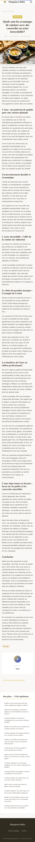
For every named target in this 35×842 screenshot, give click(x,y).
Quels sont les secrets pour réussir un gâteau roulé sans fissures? (15, 785)
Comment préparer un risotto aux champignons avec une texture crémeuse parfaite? (16, 720)
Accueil (4, 11)
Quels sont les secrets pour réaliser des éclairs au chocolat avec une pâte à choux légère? (17, 756)
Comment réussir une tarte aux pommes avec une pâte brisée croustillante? (16, 807)
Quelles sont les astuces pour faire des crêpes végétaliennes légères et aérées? (16, 704)
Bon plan (11, 11)
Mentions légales (13, 831)
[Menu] (31, 1)
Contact (24, 831)
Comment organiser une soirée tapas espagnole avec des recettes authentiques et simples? (17, 765)
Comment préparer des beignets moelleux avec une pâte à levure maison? (17, 734)
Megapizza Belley (16, 2)
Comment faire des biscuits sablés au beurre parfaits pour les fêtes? (15, 749)
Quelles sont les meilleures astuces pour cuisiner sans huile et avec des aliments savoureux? (16, 799)
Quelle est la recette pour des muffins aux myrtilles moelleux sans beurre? (17, 727)
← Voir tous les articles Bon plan (13, 680)
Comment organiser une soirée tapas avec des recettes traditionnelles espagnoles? (17, 792)
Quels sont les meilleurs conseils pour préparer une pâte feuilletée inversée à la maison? (16, 712)
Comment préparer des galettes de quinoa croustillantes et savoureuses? (17, 772)
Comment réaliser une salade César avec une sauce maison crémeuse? (16, 779)
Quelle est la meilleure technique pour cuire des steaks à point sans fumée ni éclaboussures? (15, 741)
